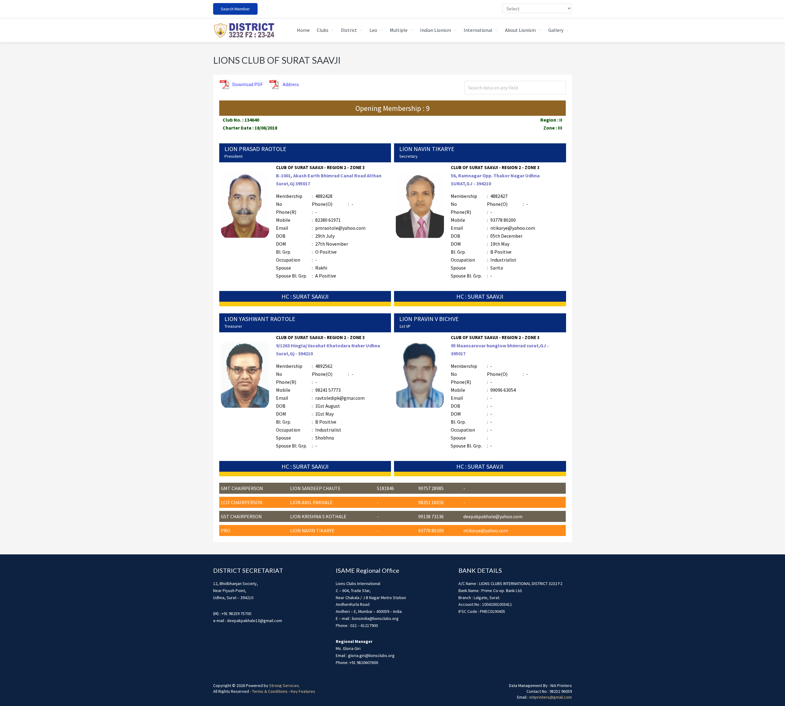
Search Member (235, 9)
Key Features (303, 691)
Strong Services (284, 685)
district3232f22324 (243, 30)
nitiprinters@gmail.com (550, 697)
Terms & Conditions (270, 691)
